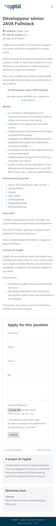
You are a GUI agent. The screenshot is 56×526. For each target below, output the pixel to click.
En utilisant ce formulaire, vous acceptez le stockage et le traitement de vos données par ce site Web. (27, 423)
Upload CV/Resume (18, 405)
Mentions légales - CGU (28, 523)
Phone (11, 361)
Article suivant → (45, 450)
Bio (10, 375)
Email (11, 347)
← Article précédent (12, 450)
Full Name (13, 333)
